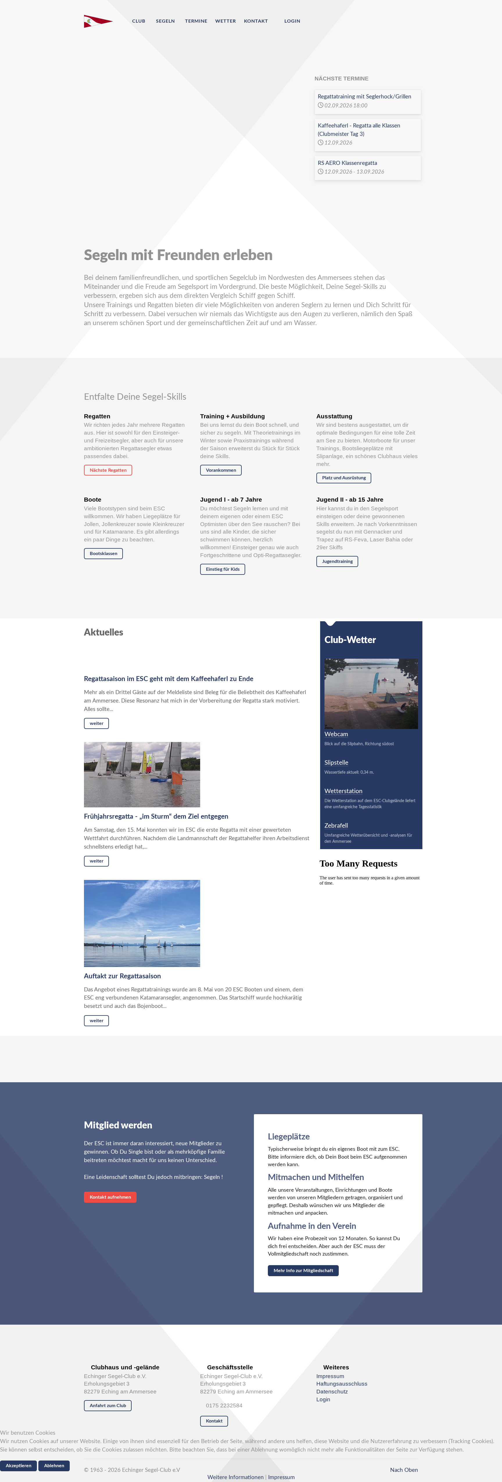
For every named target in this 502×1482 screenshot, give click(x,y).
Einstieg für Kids (223, 569)
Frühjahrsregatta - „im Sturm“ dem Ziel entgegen (156, 816)
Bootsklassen (103, 553)
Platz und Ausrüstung (344, 478)
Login (323, 1399)
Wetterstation (343, 791)
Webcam (336, 734)
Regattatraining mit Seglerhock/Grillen (364, 97)
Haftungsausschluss (341, 1384)
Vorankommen (221, 470)
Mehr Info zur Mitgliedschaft (303, 1270)
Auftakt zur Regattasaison (122, 976)
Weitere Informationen (235, 1477)
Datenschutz (332, 1392)
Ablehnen (54, 1465)
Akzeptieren (18, 1465)
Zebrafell (336, 826)
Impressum (330, 1376)
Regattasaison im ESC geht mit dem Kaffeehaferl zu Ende (168, 679)
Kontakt (214, 1421)
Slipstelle (336, 763)
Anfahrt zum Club (108, 1405)
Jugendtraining (337, 561)
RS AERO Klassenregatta (347, 163)
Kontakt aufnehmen (110, 1197)
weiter (96, 723)
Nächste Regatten (108, 470)
